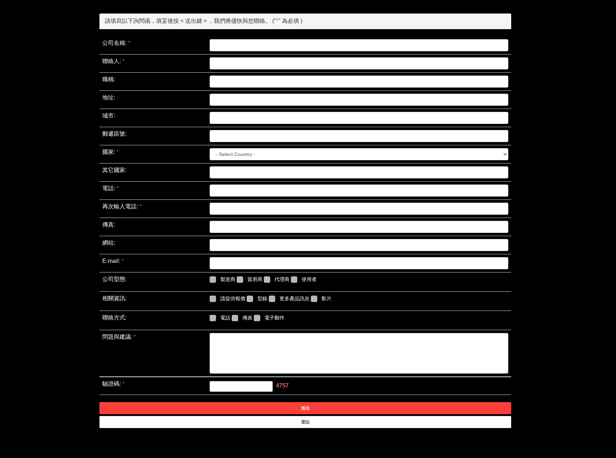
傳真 (247, 318)
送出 (305, 408)
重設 (305, 422)
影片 (327, 298)
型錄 (262, 298)
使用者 (309, 279)
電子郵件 (274, 318)
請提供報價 (232, 298)
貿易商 (254, 279)
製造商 (227, 279)
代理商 (281, 279)
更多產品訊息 (294, 298)
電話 (225, 318)
